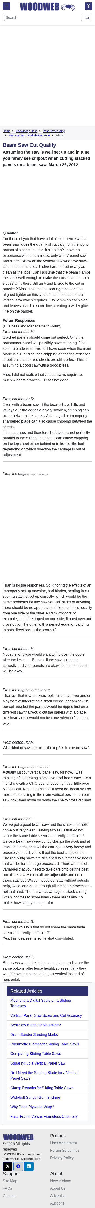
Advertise (58, 1196)
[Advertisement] (47, 76)
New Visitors (60, 1181)
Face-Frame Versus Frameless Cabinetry (44, 1116)
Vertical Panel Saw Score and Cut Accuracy (46, 1016)
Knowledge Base (26, 131)
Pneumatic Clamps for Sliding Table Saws (44, 1044)
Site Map (10, 1181)
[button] (7, 1166)
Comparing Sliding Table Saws (35, 1054)
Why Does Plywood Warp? (32, 1107)
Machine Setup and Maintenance (29, 135)
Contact (9, 1196)
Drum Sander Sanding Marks (34, 1035)
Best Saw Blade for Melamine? (35, 1025)
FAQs (7, 1188)
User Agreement (63, 1143)
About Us (57, 1188)
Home (6, 131)
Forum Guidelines (65, 1150)
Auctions (57, 1203)
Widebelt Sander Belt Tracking (35, 1097)
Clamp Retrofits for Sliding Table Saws (41, 1088)
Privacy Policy (62, 1158)
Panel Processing (54, 131)
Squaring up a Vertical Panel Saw (37, 1063)
